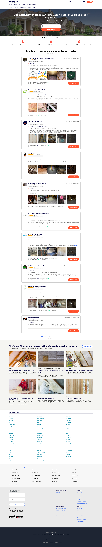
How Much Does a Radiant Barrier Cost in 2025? (79, 370)
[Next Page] (63, 336)
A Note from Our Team (81, 501)
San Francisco (12, 435)
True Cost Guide (80, 494)
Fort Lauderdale (13, 446)
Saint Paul (39, 431)
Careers (78, 512)
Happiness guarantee (81, 519)
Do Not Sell (52, 537)
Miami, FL (74, 472)
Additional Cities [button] (12, 484)
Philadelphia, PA (16, 478)
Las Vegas (39, 437)
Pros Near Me (79, 499)
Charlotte (39, 446)
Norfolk (67, 446)
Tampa (10, 454)
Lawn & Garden (21, 4)
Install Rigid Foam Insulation (73, 398)
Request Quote (73, 83)
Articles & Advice (32, 4)
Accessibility (57, 538)
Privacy (44, 537)
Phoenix (11, 418)
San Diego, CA (15, 481)
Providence (68, 424)
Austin (67, 431)
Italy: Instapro (51, 534)
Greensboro (40, 448)
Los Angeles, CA (56, 472)
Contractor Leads (60, 514)
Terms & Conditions (58, 539)
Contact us (79, 517)
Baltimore (39, 420)
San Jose (11, 437)
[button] (32, 75)
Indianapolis (12, 461)
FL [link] (13, 7)
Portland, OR (35, 478)
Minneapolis (40, 429)
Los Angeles (12, 426)
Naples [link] (16, 7)
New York (39, 441)
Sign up (17, 504)
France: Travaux (36, 534)
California (47, 537)
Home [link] (10, 7)
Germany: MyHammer (44, 534)
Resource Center (80, 496)
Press (78, 514)
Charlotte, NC (35, 469)
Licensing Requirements (82, 503)
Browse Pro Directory (60, 494)
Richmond (68, 448)
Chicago (11, 458)
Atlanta (11, 456)
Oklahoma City (41, 461)
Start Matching (51, 29)
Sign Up (90, 1)
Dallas (67, 433)
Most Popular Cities (13, 467)
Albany (39, 439)
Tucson (11, 420)
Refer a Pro (79, 497)
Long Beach (12, 424)
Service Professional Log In (61, 508)
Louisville (39, 416)
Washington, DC (75, 481)
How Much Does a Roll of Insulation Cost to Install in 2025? (21, 399)
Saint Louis (39, 435)
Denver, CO (15, 472)
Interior (11, 4)
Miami (10, 450)
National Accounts (60, 515)
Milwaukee (68, 456)
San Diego (11, 433)
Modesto (11, 429)
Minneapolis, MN (36, 475)
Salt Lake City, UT (56, 478)
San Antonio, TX (75, 478)
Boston (39, 422)
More (27, 4)
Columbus (39, 458)
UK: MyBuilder (66, 534)
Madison (68, 454)
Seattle (67, 452)
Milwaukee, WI (15, 475)
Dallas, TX (74, 469)
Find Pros (58, 492)
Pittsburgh (68, 422)
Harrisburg (68, 418)
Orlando (11, 452)
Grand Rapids (40, 426)
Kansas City (40, 433)
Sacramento (12, 431)
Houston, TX (35, 472)
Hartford (11, 441)
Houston (68, 439)
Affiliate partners (80, 521)
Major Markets (13, 412)
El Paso (67, 435)
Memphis (68, 426)
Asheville (39, 443)
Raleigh (39, 450)
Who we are (79, 510)
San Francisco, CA (36, 481)
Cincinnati (39, 454)
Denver (11, 439)
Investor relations (80, 515)
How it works (79, 508)
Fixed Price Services (60, 496)
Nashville (68, 429)
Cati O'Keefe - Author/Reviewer (45, 396)
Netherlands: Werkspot (59, 534)
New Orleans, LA (56, 475)
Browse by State (24, 467)
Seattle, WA (54, 481)
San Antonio (68, 441)
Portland (68, 416)
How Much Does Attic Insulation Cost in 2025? (22, 370)
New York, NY (75, 475)
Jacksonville (12, 448)
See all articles (87, 346)
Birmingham (12, 416)
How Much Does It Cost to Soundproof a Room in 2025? (50, 371)
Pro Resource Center (60, 512)
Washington (12, 443)
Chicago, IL (54, 469)
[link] (51, 60)
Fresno (11, 422)
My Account (79, 492)
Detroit (39, 424)
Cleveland (39, 456)
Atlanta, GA (14, 469)
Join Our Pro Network (60, 510)
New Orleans (40, 418)
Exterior (15, 4)
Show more (76, 245)
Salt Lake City (69, 443)
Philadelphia (68, 420)
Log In (83, 1)
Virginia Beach (69, 450)
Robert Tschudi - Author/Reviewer (45, 368)
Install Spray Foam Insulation (46, 398)
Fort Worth (68, 437)
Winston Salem (41, 452)
